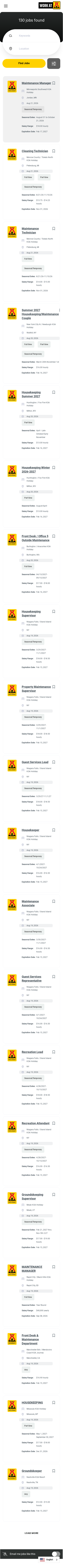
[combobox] (49, 1560)
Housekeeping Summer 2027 (31, 394)
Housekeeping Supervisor (31, 613)
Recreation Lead (32, 1052)
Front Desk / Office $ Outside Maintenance (35, 538)
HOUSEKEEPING (32, 1402)
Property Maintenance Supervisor (36, 688)
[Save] (53, 83)
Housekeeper (30, 830)
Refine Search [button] (53, 63)
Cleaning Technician (35, 151)
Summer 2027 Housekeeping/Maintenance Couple (40, 314)
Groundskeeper (32, 1471)
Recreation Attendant (35, 1123)
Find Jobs (24, 63)
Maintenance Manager (36, 83)
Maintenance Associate (30, 903)
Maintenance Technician (30, 230)
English (49, 1559)
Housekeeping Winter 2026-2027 (36, 469)
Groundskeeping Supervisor (32, 1196)
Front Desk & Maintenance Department (30, 1339)
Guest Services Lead (35, 762)
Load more (31, 1533)
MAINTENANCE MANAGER (32, 1268)
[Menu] (6, 6)
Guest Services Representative (32, 978)
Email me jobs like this (22, 1553)
